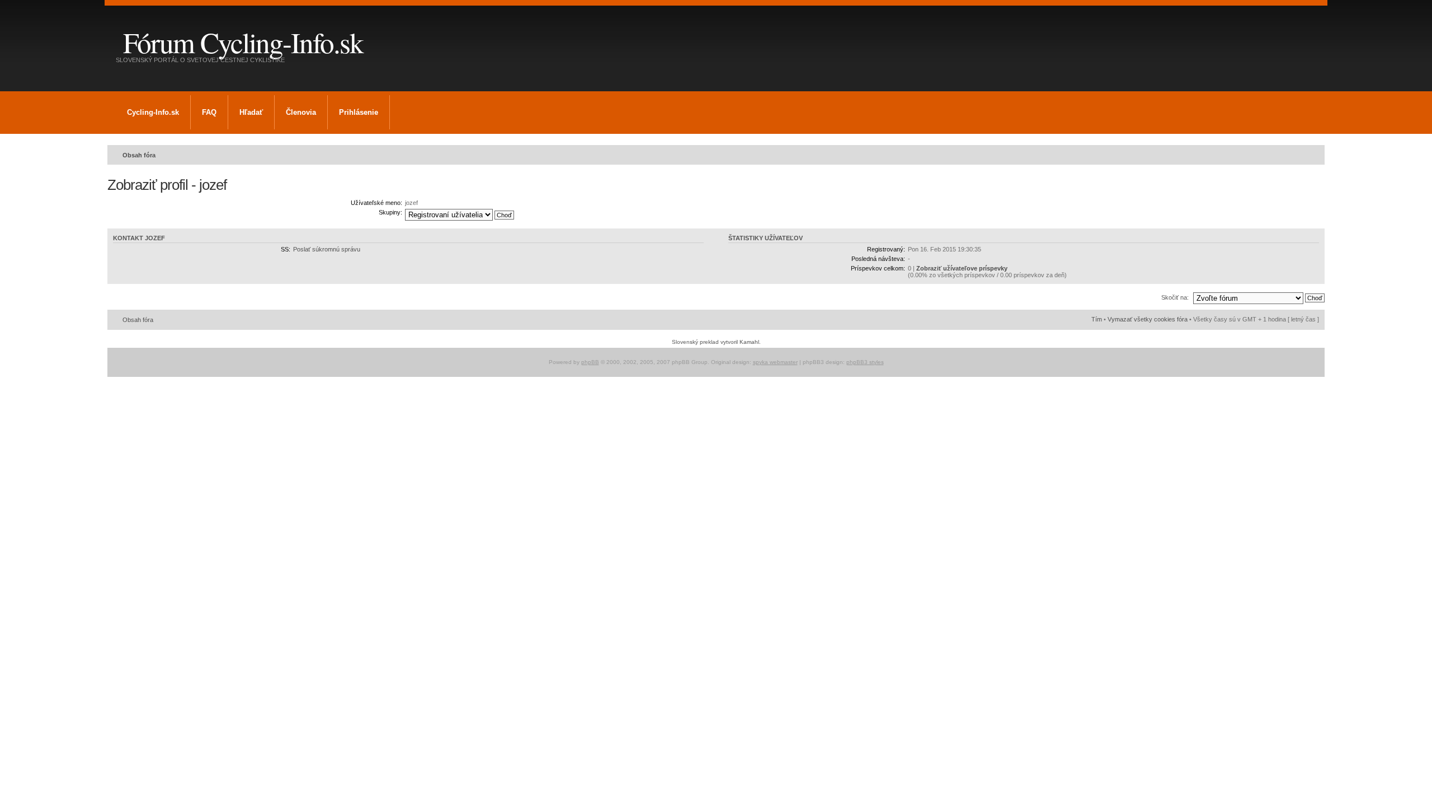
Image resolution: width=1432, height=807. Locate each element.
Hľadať (251, 112)
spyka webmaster (775, 362)
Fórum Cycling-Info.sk (243, 42)
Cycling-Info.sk (153, 112)
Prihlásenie (358, 112)
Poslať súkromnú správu (326, 249)
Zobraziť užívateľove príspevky (961, 268)
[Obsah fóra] (116, 27)
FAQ (209, 112)
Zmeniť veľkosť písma (1311, 153)
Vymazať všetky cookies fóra (1148, 319)
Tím (1096, 319)
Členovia (301, 112)
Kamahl (749, 342)
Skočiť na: (1175, 297)
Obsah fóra (139, 155)
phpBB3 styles (865, 362)
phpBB (590, 362)
